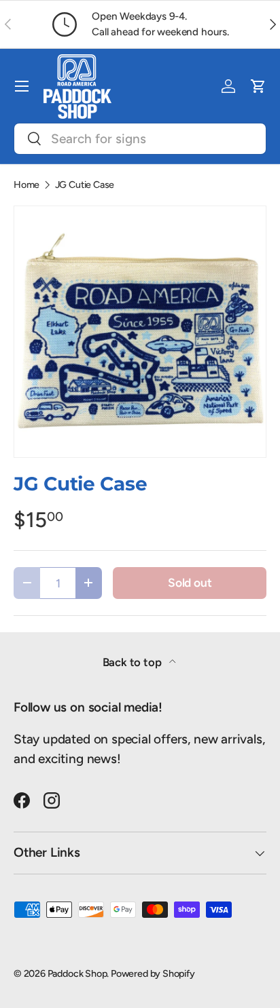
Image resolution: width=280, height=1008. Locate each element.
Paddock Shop (77, 973)
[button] (258, 86)
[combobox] (140, 138)
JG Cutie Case (85, 184)
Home (26, 184)
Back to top (133, 662)
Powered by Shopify (153, 973)
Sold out (189, 582)
